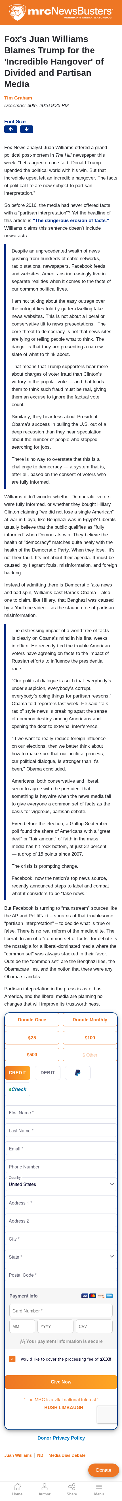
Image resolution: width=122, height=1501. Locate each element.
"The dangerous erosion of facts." (71, 220)
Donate (103, 1470)
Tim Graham (18, 98)
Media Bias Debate (67, 1455)
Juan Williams (18, 1455)
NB (40, 1455)
